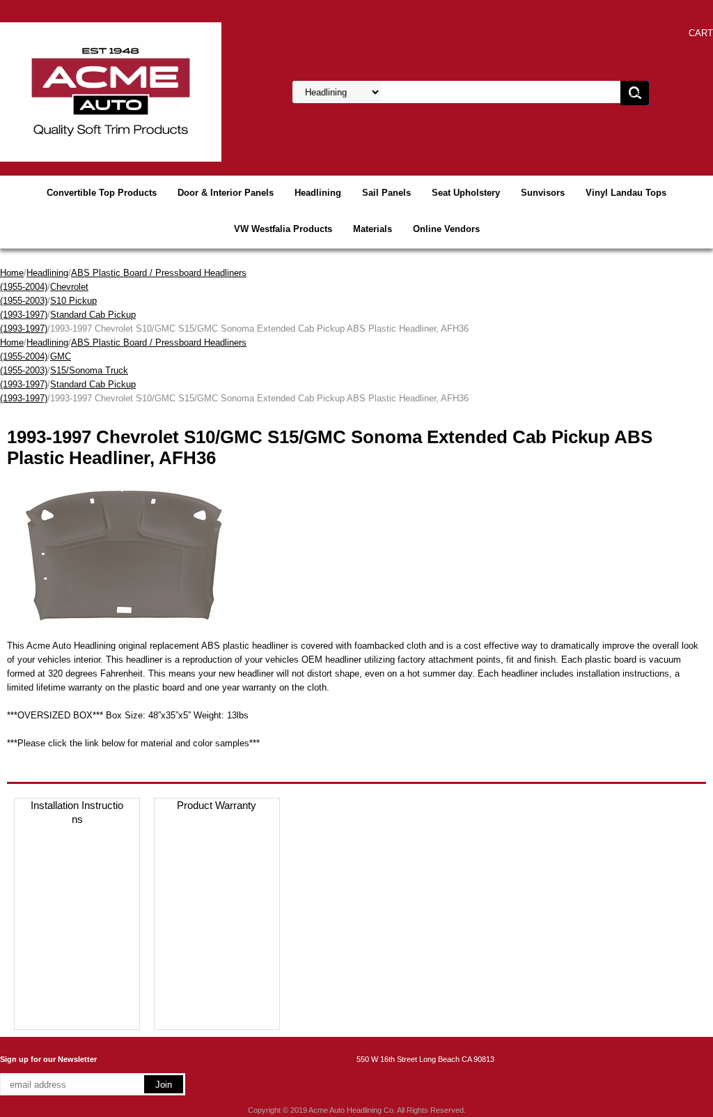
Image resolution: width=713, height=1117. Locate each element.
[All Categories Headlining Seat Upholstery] (447, 92)
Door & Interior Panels (226, 192)
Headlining (318, 192)
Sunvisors (543, 192)
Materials (372, 229)
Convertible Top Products (102, 192)
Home (12, 273)
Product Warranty (216, 805)
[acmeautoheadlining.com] (110, 91)
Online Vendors (446, 229)
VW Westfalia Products (283, 229)
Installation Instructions (77, 812)
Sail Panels (386, 192)
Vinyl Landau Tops (626, 192)
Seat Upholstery (466, 192)
